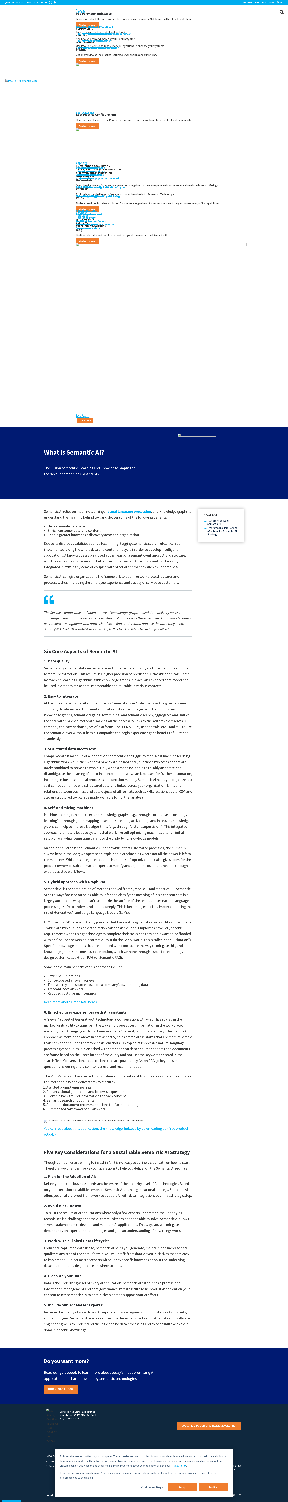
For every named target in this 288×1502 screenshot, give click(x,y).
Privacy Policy (178, 1465)
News (271, 2)
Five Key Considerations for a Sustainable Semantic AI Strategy (223, 531)
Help (257, 2)
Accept (183, 1487)
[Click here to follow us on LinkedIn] (41, 2)
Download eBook (61, 1389)
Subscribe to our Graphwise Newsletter (209, 1425)
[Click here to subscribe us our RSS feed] (55, 2)
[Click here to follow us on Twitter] (51, 2)
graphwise (247, 2)
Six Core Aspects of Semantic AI (218, 522)
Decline (213, 1487)
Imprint (51, 1495)
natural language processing (128, 511)
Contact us (33, 2)
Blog (264, 2)
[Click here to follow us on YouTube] (46, 2)
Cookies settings (152, 1487)
